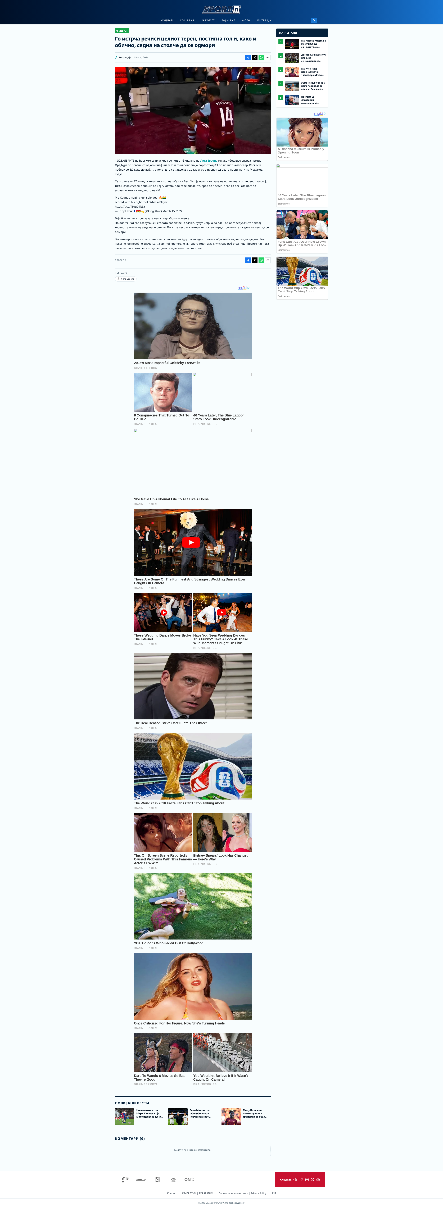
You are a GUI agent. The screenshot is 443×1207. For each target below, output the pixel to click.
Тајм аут (228, 20)
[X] (312, 1179)
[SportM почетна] (221, 10)
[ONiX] (189, 1179)
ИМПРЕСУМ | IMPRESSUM (197, 1193)
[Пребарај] (314, 20)
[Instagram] (307, 1179)
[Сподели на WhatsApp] (261, 57)
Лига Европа (208, 160)
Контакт (172, 1193)
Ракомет (208, 20)
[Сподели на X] (254, 57)
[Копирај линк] (268, 57)
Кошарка (187, 20)
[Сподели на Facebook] (248, 57)
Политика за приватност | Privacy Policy (242, 1193)
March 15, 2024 (172, 211)
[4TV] (125, 1179)
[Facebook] (301, 1179)
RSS (274, 1193)
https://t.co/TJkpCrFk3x (130, 206)
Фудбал (167, 20)
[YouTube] (318, 1179)
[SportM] (141, 1179)
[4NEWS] (157, 1179)
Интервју (264, 20)
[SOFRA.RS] (173, 1180)
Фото (246, 20)
